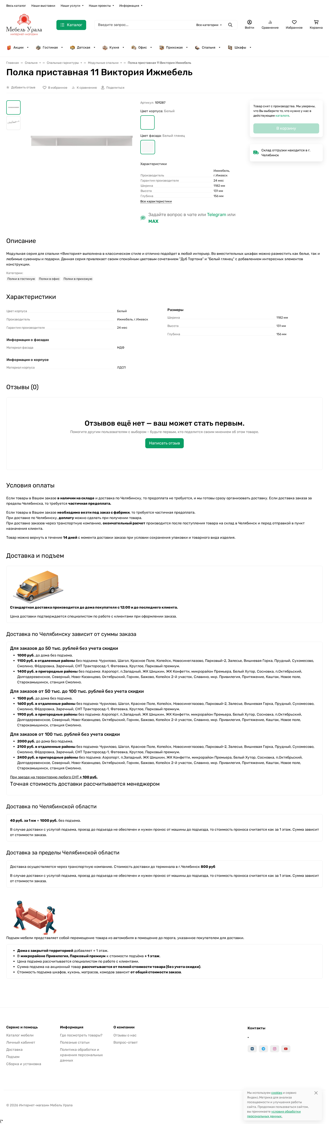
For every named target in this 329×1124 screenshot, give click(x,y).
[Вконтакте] (252, 1048)
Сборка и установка (23, 1064)
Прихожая (174, 47)
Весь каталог (16, 6)
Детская (83, 47)
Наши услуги (70, 6)
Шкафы (240, 47)
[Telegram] (263, 1048)
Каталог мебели (20, 1035)
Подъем (12, 1057)
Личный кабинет (20, 1042)
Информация (129, 6)
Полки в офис (49, 279)
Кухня (114, 47)
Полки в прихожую (78, 279)
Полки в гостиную (21, 279)
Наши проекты (100, 6)
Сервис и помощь (22, 1027)
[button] (147, 122)
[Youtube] (286, 1048)
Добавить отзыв (23, 87)
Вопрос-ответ (125, 1042)
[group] (81, 164)
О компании (124, 1027)
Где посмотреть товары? (81, 1035)
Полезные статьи (75, 1042)
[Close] (316, 1092)
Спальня (208, 47)
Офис (142, 47)
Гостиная (50, 47)
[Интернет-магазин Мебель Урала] (24, 24)
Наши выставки (43, 6)
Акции (18, 47)
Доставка (14, 1049)
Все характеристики (156, 201)
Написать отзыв (164, 443)
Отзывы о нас (125, 1035)
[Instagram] (274, 1048)
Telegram (216, 214)
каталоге (282, 116)
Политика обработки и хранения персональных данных (81, 1054)
